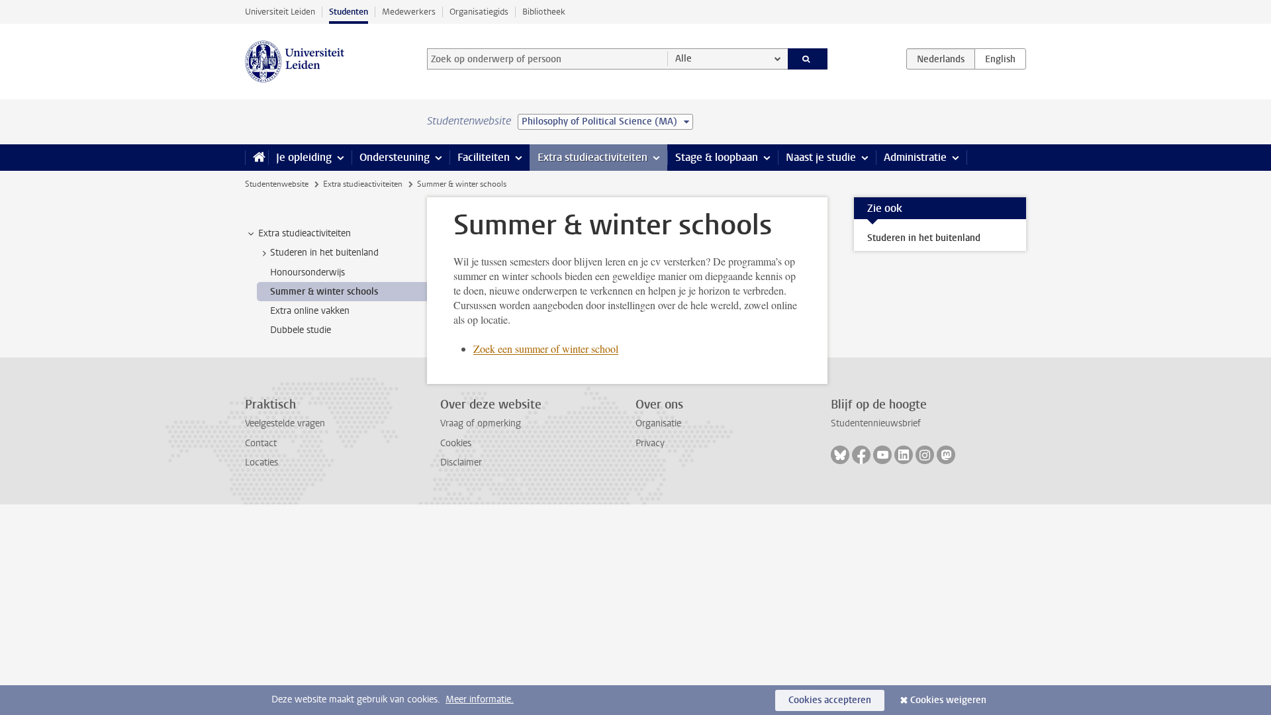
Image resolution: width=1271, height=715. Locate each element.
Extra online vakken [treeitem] (310, 311)
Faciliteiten (483, 157)
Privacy (650, 443)
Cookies (455, 443)
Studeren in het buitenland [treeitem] (324, 252)
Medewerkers (409, 11)
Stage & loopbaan (716, 157)
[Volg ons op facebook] (861, 455)
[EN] (1000, 59)
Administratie (915, 157)
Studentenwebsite (276, 184)
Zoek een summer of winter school (545, 349)
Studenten (348, 11)
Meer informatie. (480, 699)
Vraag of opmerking (480, 423)
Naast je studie (821, 157)
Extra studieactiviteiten (592, 157)
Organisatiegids (478, 11)
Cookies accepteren (829, 700)
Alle (683, 58)
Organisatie (658, 423)
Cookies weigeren (948, 700)
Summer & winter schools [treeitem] (324, 291)
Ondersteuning (394, 157)
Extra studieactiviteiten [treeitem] (304, 233)
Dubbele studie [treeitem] (300, 330)
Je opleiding (304, 157)
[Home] (256, 157)
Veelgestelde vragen (285, 423)
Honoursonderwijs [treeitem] (307, 272)
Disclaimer (461, 462)
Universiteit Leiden (280, 11)
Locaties (261, 462)
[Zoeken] (808, 59)
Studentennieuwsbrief (876, 423)
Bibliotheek (543, 11)
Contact (261, 443)
